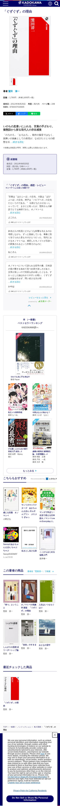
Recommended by (38, 479)
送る (35, 114)
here (42, 754)
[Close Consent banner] (54, 734)
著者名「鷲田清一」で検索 (38, 571)
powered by (33, 301)
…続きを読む (17, 142)
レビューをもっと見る (38, 297)
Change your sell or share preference (24, 783)
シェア (23, 114)
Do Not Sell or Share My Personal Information (27, 777)
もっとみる (28, 470)
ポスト (10, 114)
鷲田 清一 (14, 91)
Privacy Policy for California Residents (30, 791)
